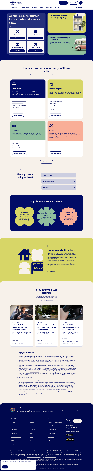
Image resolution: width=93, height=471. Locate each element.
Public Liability (15, 143)
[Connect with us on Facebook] (66, 428)
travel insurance (40, 459)
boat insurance (67, 459)
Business (34, 7)
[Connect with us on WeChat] (76, 428)
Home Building (53, 103)
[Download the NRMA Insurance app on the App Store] (69, 435)
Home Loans (48, 7)
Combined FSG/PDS (34, 372)
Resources (57, 7)
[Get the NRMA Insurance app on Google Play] (70, 439)
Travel (41, 7)
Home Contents (53, 105)
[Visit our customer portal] (81, 3)
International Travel (54, 144)
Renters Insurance (54, 109)
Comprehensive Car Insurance (19, 101)
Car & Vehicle (14, 7)
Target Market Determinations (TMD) (43, 373)
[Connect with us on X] (71, 428)
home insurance (32, 459)
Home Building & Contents (56, 101)
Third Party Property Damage (19, 105)
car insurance (26, 459)
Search (80, 7)
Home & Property (25, 7)
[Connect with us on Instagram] (69, 428)
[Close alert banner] (33, 462)
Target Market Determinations (49, 457)
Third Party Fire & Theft (17, 103)
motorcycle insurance (59, 459)
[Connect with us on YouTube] (74, 428)
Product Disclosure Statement (33, 457)
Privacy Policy (18, 463)
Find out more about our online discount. (31, 363)
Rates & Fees (70, 260)
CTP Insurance (15, 107)
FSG (72, 374)
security (40, 460)
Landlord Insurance (54, 107)
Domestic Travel (53, 146)
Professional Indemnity (17, 145)
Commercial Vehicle (17, 147)
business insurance (49, 459)
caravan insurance (75, 459)
